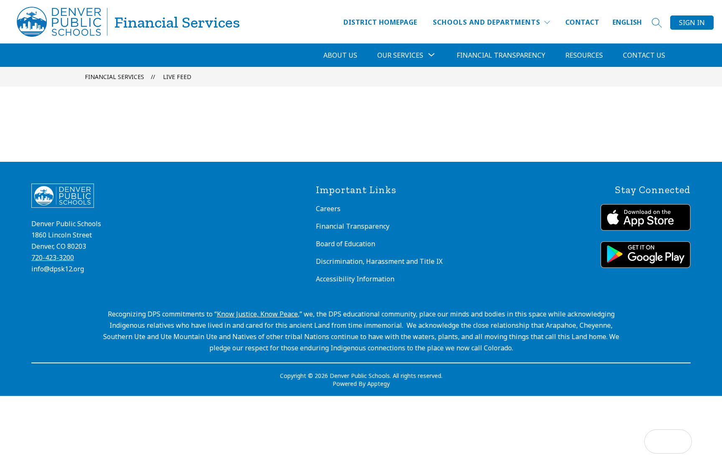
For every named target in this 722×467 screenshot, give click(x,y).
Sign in (692, 22)
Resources (584, 55)
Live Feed (177, 77)
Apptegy (378, 384)
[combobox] (632, 22)
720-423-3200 (52, 257)
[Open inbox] (656, 441)
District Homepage (380, 22)
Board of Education (345, 243)
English (627, 22)
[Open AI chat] (680, 441)
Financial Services (114, 77)
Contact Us (644, 55)
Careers (328, 208)
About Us (340, 55)
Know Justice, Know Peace (257, 314)
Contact (582, 22)
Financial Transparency (501, 55)
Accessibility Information (355, 278)
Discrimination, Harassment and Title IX (379, 261)
